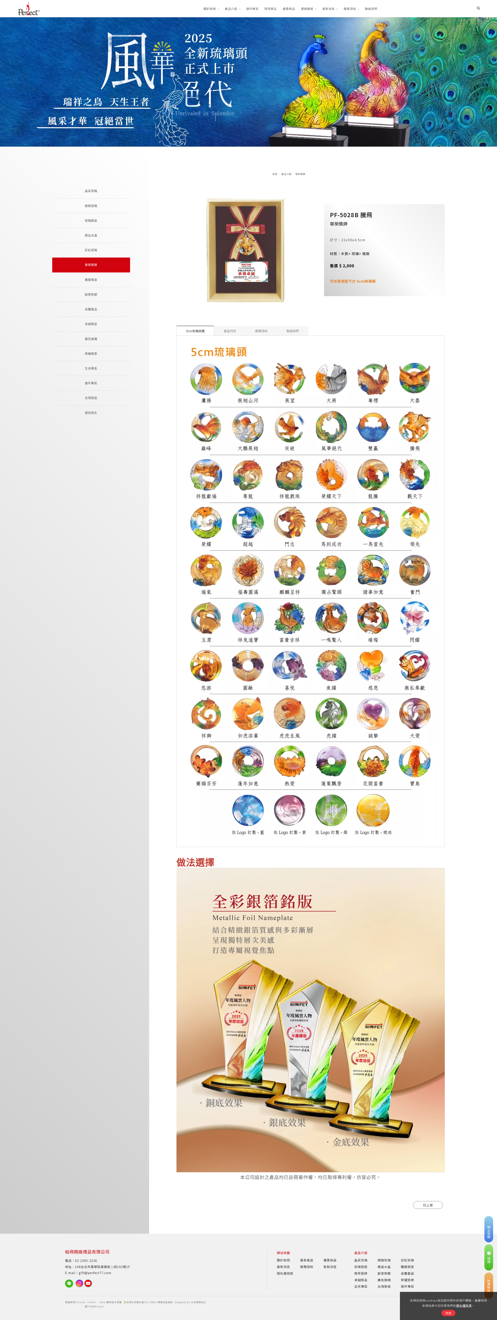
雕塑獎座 (91, 279)
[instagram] (80, 1283)
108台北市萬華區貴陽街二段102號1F (102, 1266)
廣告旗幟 (91, 339)
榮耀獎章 (91, 353)
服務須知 (350, 9)
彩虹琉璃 (91, 250)
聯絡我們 (371, 9)
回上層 (428, 1205)
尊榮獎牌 (300, 174)
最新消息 (328, 9)
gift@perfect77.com (95, 1272)
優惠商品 (289, 9)
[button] (478, 8)
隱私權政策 (464, 1306)
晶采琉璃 (91, 191)
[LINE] (70, 1283)
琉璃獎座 (91, 220)
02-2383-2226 (86, 1260)
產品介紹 (231, 9)
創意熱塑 (91, 294)
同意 (448, 1313)
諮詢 (489, 1260)
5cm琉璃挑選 (195, 331)
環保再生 (270, 9)
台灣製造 (91, 398)
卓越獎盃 (91, 324)
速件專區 (252, 9)
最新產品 (306, 1260)
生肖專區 (91, 368)
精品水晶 (91, 235)
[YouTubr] (88, 1283)
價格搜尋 (307, 9)
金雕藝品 (91, 309)
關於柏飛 (209, 9)
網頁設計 (201, 1302)
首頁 (274, 174)
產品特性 (230, 331)
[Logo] (28, 8)
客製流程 (330, 1266)
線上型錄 (489, 1232)
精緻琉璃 (91, 206)
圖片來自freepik (94, 1306)
